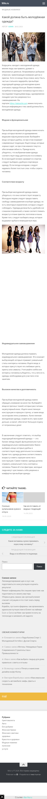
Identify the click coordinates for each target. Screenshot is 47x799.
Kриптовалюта (8, 720)
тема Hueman (35, 774)
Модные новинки (11, 10)
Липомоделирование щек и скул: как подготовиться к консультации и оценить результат (20, 584)
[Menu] (43, 3)
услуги (5, 749)
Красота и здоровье (10, 739)
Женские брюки (9, 730)
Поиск (4, 562)
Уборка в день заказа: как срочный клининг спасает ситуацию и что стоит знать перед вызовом (21, 600)
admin (10, 27)
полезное (6, 746)
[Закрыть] (2, 797)
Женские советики (10, 733)
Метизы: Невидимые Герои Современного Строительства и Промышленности (22, 650)
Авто (4, 723)
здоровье (6, 736)
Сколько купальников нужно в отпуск (11, 509)
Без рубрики (7, 727)
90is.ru (5, 3)
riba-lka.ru (27, 797)
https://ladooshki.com (19, 103)
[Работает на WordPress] (17, 774)
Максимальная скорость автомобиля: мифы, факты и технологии (23, 681)
